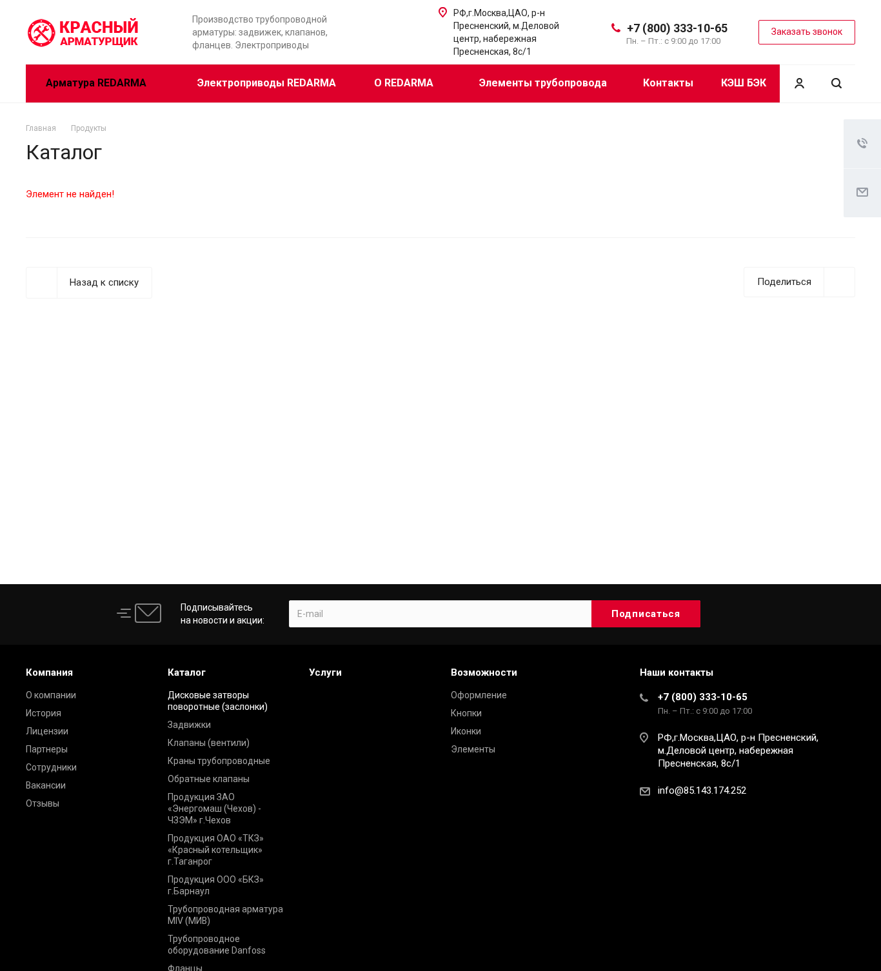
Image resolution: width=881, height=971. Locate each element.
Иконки (466, 731)
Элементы (473, 749)
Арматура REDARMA (97, 83)
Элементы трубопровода (543, 83)
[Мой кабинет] (799, 83)
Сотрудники (51, 767)
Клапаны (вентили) (209, 743)
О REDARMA (405, 83)
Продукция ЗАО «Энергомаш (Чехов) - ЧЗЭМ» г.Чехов (214, 808)
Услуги (325, 672)
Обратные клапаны (209, 779)
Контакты (668, 83)
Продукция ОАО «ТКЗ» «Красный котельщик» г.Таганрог (216, 850)
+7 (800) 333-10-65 (677, 28)
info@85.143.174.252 (702, 790)
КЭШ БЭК (743, 83)
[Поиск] (836, 83)
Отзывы (42, 803)
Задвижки (189, 725)
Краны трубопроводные (219, 761)
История (43, 713)
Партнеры (47, 749)
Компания (49, 672)
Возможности (484, 672)
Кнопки (466, 713)
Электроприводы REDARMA (266, 83)
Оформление (479, 695)
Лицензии (47, 731)
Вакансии (46, 785)
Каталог (187, 672)
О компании (51, 695)
